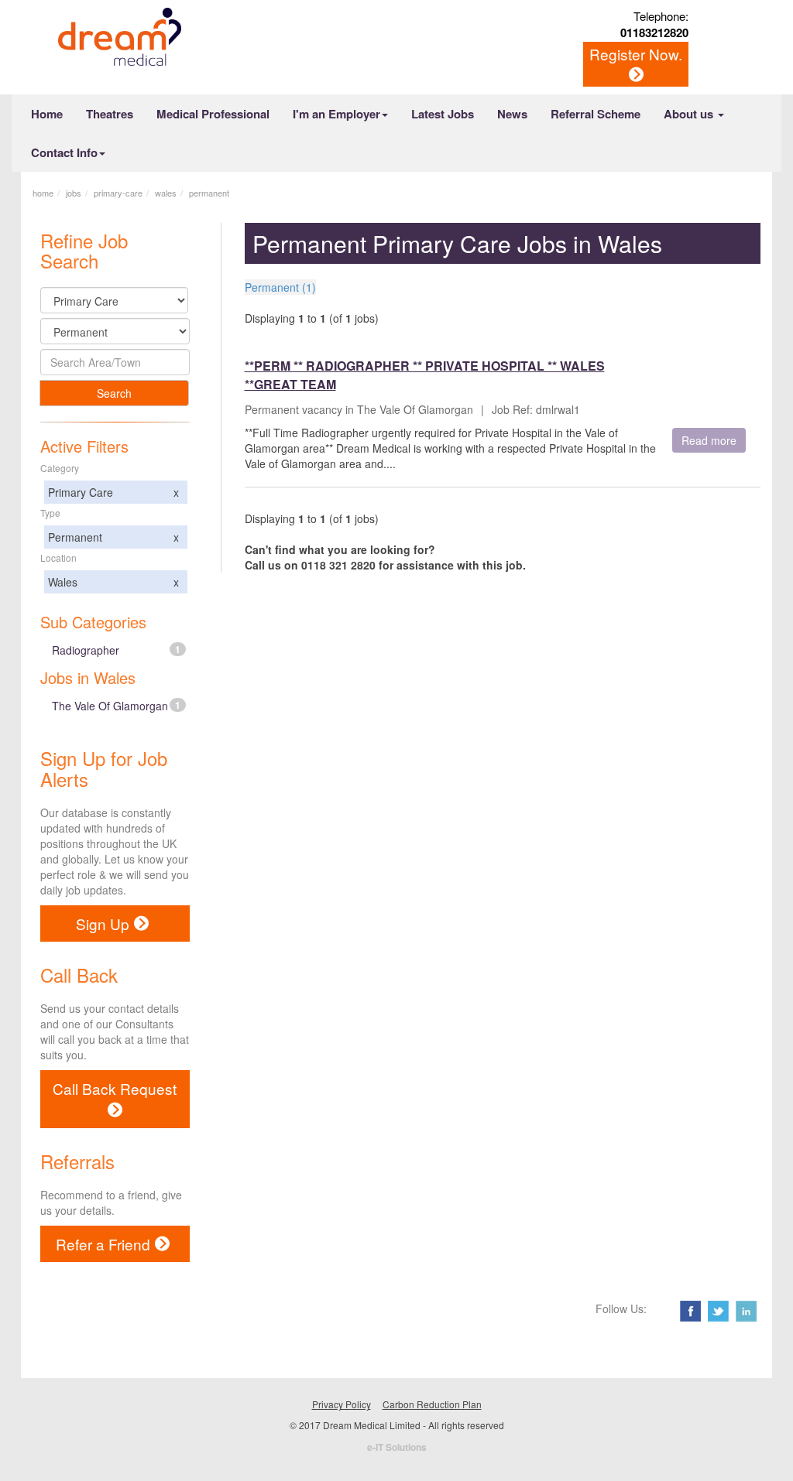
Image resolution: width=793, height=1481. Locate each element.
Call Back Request (115, 1088)
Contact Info (64, 152)
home (43, 192)
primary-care (118, 192)
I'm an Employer (336, 113)
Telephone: (654, 24)
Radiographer (116, 650)
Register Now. (635, 53)
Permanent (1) (280, 287)
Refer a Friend (103, 1243)
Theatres (109, 113)
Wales (113, 582)
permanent (209, 192)
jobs (73, 192)
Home (47, 113)
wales (166, 192)
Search (114, 393)
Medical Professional (212, 113)
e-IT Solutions (397, 1447)
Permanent (113, 537)
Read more (708, 440)
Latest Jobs (442, 113)
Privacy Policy (341, 1404)
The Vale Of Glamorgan (116, 705)
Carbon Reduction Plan (432, 1404)
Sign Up (102, 923)
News (512, 113)
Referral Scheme (595, 113)
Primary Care (113, 492)
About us (690, 113)
